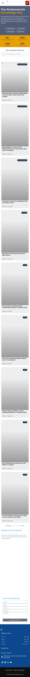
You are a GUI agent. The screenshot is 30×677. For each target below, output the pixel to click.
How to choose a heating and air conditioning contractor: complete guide (14, 306)
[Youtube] (11, 662)
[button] (3, 3)
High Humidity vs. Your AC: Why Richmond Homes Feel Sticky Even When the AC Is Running (14, 149)
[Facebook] (5, 662)
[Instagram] (8, 662)
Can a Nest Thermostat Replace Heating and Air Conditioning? (14, 359)
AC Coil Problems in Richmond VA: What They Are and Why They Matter (14, 516)
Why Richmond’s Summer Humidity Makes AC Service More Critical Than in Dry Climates (15, 95)
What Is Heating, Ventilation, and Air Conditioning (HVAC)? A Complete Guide (14, 411)
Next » (22, 525)
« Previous (8, 525)
